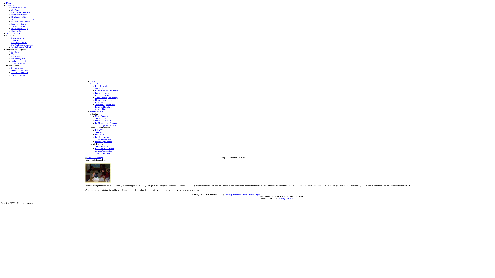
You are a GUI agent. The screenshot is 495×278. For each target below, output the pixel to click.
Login (257, 194)
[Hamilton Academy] (94, 158)
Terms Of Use (248, 194)
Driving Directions (286, 199)
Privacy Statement (233, 194)
